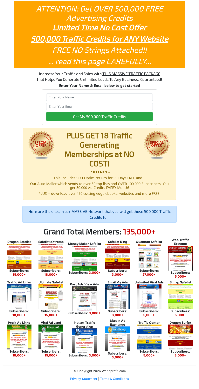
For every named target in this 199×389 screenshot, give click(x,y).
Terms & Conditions (114, 379)
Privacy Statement (83, 379)
